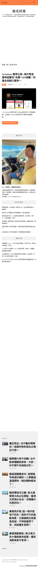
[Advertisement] (19, 42)
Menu (6, 2)
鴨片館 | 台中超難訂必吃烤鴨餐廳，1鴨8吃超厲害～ (16, 212)
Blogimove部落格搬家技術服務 (28, 566)
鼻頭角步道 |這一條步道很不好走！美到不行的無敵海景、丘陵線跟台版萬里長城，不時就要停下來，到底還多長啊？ (22, 518)
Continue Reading (10, 122)
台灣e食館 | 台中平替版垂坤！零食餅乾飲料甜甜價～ (16, 232)
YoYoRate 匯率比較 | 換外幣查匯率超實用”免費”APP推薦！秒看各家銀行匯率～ (19, 77)
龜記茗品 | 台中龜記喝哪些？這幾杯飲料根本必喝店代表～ (22, 446)
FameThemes (13, 561)
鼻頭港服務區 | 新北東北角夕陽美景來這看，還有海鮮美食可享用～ (22, 537)
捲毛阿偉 (19, 11)
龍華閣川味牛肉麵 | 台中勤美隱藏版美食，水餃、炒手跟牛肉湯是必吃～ (22, 462)
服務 (4, 84)
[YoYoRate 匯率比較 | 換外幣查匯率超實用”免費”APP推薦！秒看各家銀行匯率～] (19, 98)
